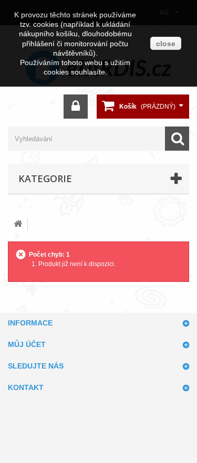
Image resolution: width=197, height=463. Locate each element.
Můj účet (27, 344)
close (165, 43)
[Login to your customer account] (76, 106)
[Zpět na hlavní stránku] (18, 224)
